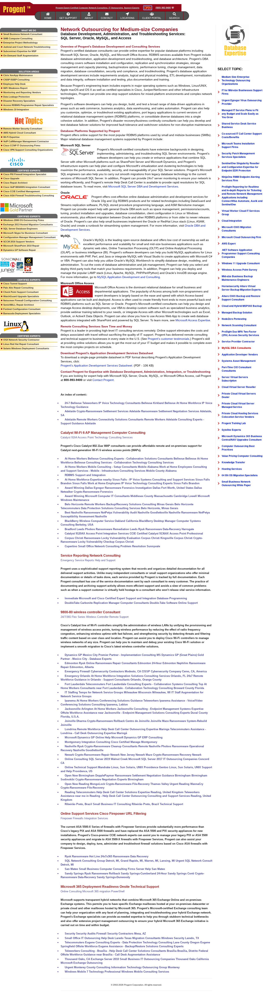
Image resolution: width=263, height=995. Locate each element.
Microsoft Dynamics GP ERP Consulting (137, 737)
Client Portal (151, 18)
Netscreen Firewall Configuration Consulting (27, 300)
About (89, 18)
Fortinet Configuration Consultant (21, 309)
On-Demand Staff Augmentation (20, 55)
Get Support (68, 18)
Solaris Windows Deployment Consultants (26, 348)
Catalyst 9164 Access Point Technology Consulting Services (97, 437)
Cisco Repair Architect (15, 183)
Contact (107, 18)
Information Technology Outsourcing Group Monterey (145, 967)
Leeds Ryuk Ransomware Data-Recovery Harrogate (162, 529)
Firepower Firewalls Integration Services (84, 818)
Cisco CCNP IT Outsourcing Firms (21, 145)
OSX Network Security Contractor (21, 340)
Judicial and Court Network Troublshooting (26, 47)
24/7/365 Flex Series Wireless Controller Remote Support (95, 616)
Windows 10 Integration (16, 109)
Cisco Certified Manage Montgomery (134, 742)
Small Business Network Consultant (22, 34)
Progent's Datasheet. (97, 365)
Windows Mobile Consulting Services (145, 971)
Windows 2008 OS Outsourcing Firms (23, 220)
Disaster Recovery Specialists (19, 101)
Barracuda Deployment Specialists (21, 313)
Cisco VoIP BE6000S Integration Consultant (26, 187)
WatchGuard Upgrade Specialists (21, 296)
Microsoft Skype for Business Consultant (25, 233)
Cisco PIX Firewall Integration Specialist (24, 174)
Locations (127, 18)
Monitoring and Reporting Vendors (22, 92)
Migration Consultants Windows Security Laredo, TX (165, 938)
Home (48, 18)
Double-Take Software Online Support (174, 602)
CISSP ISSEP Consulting (16, 79)
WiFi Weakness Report (15, 88)
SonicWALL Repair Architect (18, 305)
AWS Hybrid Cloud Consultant (19, 133)
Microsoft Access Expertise (192, 320)
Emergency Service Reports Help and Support (88, 560)
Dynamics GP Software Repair (19, 250)
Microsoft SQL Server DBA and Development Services (143, 186)
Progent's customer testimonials (168, 338)
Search (174, 18)
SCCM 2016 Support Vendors (18, 241)
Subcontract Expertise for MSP (19, 51)
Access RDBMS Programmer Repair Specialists (28, 105)
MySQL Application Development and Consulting (128, 277)
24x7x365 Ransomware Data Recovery (124, 856)
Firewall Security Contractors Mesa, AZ (121, 933)
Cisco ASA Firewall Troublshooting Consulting (28, 195)
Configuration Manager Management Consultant (29, 237)
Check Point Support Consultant (21, 292)
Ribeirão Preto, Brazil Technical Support (157, 804)
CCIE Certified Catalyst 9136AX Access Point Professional (166, 533)
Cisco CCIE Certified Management (21, 191)
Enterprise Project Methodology (20, 42)
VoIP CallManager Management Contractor (26, 141)
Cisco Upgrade (11, 178)
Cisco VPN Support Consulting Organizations (28, 150)
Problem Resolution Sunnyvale (140, 546)
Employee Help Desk (14, 84)
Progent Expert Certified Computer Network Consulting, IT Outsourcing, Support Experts (97, 8)
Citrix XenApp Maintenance (18, 75)
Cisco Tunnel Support (15, 283)
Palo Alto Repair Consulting (18, 287)
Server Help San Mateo (150, 868)
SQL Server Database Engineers (20, 228)
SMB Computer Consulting (17, 38)
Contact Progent (103, 380)
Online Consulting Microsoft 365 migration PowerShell (93, 891)
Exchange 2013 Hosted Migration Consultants (28, 224)
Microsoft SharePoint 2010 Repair (21, 245)
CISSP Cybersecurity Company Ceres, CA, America (174, 671)
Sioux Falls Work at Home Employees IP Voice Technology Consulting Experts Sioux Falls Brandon (136, 483)
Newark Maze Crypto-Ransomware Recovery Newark (168, 754)
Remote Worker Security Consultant (22, 128)
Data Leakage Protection (16, 96)
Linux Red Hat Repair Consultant (21, 344)
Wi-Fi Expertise (11, 137)
